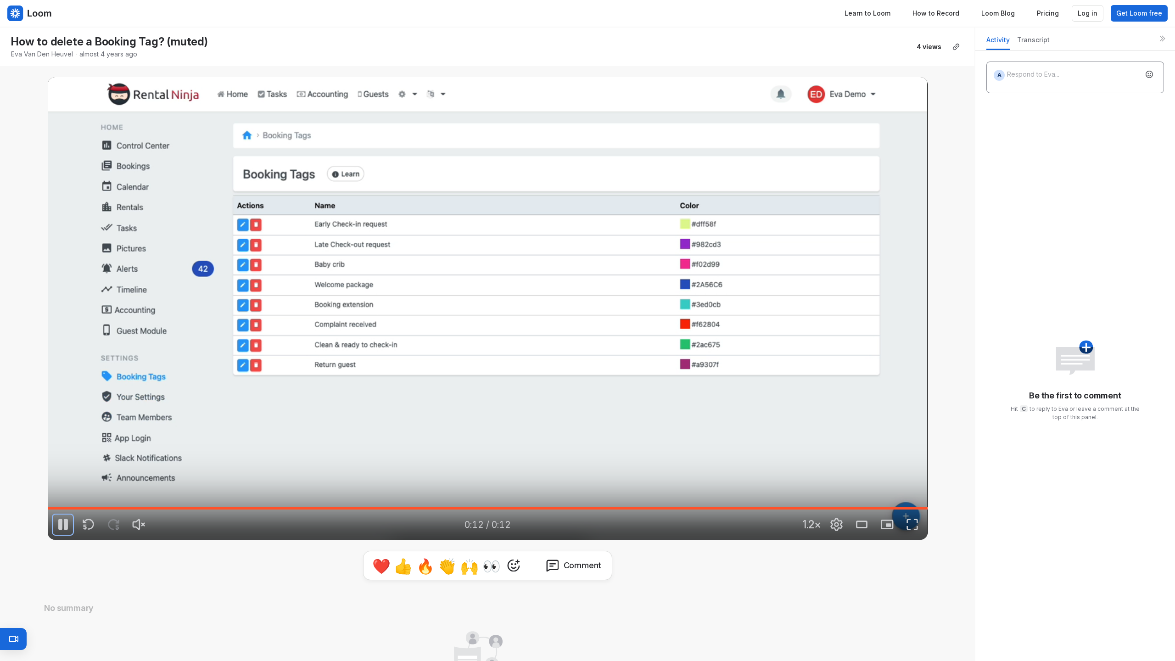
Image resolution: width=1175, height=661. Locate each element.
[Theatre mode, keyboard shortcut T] (862, 525)
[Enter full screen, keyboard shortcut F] (912, 525)
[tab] (998, 42)
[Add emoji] (1149, 74)
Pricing (1048, 13)
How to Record (935, 13)
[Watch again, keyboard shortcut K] (63, 525)
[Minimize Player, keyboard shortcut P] (887, 525)
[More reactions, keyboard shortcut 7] (513, 565)
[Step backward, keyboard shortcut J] (88, 525)
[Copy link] (956, 46)
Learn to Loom (867, 13)
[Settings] (837, 525)
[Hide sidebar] (1162, 38)
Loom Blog (998, 13)
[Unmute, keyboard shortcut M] (139, 525)
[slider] (487, 508)
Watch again (497, 380)
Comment (583, 565)
